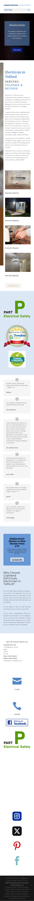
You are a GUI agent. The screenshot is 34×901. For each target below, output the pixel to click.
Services (17, 50)
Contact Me (17, 559)
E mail (17, 689)
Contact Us (13, 285)
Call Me (17, 714)
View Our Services (17, 25)
